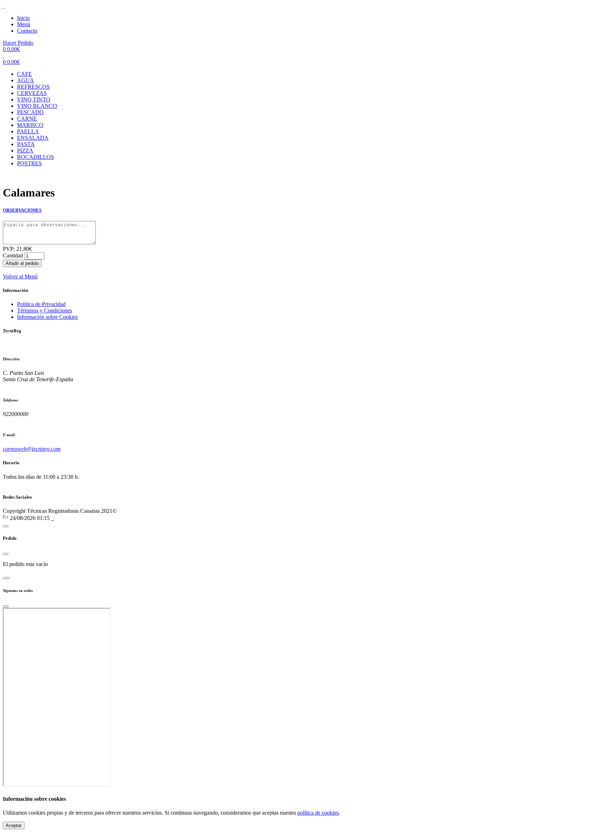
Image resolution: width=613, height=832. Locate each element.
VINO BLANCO (37, 106)
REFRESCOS (33, 87)
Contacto (27, 31)
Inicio (23, 18)
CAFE (24, 74)
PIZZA (25, 151)
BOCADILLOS (35, 157)
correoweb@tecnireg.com (32, 449)
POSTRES (29, 163)
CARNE (27, 119)
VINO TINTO (33, 99)
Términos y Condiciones (44, 310)
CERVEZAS (32, 93)
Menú (23, 24)
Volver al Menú (20, 276)
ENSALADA (33, 138)
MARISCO (30, 125)
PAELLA (28, 131)
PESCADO (30, 112)
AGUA (25, 80)
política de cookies (318, 813)
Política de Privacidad (41, 304)
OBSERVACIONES (22, 210)
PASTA (26, 144)
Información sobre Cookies (47, 317)
